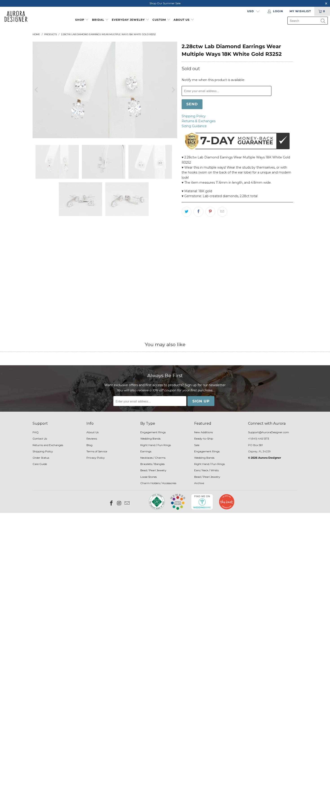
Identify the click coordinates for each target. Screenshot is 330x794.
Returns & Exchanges (199, 121)
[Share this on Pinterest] (210, 212)
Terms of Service (96, 451)
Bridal (98, 19)
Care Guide (40, 464)
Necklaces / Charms (152, 457)
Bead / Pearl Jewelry (153, 470)
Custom (159, 19)
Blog (89, 445)
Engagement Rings (153, 432)
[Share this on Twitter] (186, 212)
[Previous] (36, 90)
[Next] (172, 90)
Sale (196, 445)
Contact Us (40, 438)
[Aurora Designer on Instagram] (119, 503)
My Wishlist (300, 11)
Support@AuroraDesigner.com (268, 432)
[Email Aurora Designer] (127, 503)
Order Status (41, 457)
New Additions (203, 432)
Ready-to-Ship (203, 438)
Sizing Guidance (194, 126)
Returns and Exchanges (48, 445)
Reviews (91, 438)
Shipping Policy (194, 116)
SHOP (79, 19)
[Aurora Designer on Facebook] (111, 503)
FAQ (36, 432)
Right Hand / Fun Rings (155, 445)
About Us (182, 19)
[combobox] (307, 21)
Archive (199, 483)
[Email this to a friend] (222, 212)
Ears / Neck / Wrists (206, 470)
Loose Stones (148, 476)
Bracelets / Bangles (152, 464)
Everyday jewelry (128, 19)
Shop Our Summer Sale (165, 3)
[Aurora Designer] (14, 17)
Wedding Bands (150, 438)
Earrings (145, 451)
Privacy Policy (95, 457)
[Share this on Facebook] (198, 212)
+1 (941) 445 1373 (258, 438)
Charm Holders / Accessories (158, 483)
